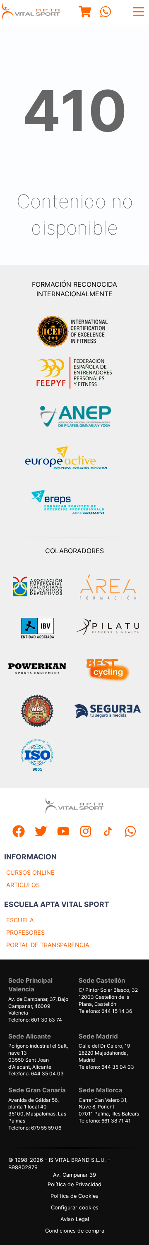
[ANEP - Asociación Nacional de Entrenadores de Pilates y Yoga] (74, 416)
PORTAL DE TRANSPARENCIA (47, 944)
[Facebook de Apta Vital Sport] (18, 832)
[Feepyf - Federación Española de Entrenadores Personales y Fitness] (74, 373)
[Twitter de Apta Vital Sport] (41, 832)
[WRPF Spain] (37, 711)
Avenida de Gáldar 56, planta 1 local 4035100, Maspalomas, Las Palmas (37, 1110)
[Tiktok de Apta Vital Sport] (108, 832)
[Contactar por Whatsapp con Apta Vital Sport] (105, 12)
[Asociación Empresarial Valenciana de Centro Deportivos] (37, 586)
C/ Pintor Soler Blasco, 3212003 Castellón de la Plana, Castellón (108, 997)
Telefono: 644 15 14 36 (105, 1011)
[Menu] (85, 12)
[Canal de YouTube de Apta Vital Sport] (63, 832)
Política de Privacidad (74, 1184)
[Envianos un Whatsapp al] (130, 832)
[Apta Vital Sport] (31, 12)
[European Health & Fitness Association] (74, 459)
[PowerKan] (37, 669)
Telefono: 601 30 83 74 (35, 1020)
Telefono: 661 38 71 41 (105, 1121)
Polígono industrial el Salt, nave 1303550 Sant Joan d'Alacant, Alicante (38, 1056)
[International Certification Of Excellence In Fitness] (74, 330)
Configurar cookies (75, 1207)
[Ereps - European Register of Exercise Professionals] (74, 503)
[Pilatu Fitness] (107, 628)
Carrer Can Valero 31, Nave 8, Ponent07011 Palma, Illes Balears (109, 1107)
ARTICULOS (23, 884)
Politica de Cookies (74, 1196)
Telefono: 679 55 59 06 (34, 1128)
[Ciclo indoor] (107, 669)
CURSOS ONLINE (30, 872)
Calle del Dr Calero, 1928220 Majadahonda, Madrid (104, 1053)
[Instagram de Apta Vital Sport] (85, 832)
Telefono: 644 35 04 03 (36, 1073)
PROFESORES (25, 932)
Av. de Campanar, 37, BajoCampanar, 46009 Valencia (38, 1006)
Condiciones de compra (74, 1231)
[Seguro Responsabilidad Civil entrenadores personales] (107, 712)
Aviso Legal (74, 1219)
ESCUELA (20, 920)
